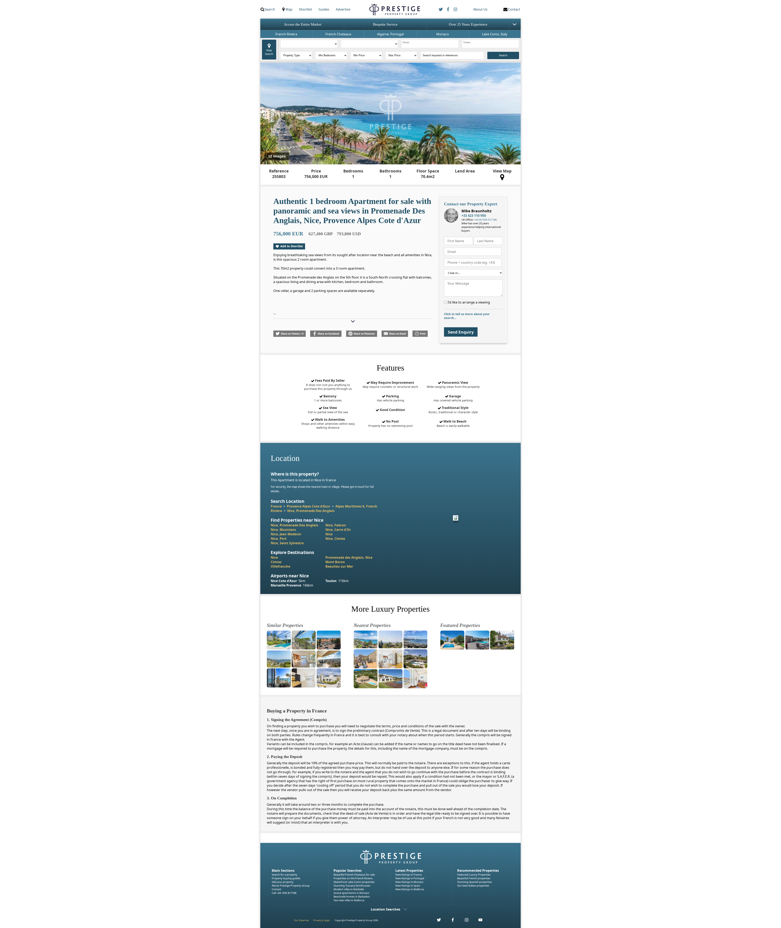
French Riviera (286, 34)
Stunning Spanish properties (474, 882)
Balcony (328, 398)
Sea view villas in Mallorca (349, 900)
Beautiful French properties (473, 878)
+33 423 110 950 (473, 215)
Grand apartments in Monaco (351, 893)
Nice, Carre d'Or (338, 529)
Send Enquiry (461, 332)
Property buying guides (286, 878)
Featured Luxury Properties (474, 874)
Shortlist (305, 9)
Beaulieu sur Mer (339, 566)
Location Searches (385, 909)
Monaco (442, 34)
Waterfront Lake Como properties (354, 882)
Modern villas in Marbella (349, 889)
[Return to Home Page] (394, 9)
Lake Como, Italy (494, 34)
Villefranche (280, 566)
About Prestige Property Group (291, 885)
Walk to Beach (453, 423)
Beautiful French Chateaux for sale (354, 874)
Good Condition (392, 410)
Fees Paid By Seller (328, 384)
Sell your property (282, 882)
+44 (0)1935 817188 (485, 219)
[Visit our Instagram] (464, 921)
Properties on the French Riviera (353, 878)
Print (422, 333)
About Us (480, 9)
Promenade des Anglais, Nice (348, 557)
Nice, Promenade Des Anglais (311, 510)
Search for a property (284, 874)
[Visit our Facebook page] (450, 921)
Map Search (269, 52)
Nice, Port (279, 538)
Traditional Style (453, 409)
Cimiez (276, 562)
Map (289, 9)
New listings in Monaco (409, 882)
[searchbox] (430, 44)
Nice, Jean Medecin (286, 534)
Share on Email (397, 333)
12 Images (277, 156)
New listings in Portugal (409, 878)
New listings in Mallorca (409, 889)
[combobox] (430, 44)
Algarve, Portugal (390, 34)
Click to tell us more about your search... (467, 316)
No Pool (390, 423)
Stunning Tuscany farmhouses (352, 885)
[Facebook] (448, 9)
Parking (390, 398)
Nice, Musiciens (283, 529)
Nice (329, 534)
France (276, 506)
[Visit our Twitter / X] (436, 921)
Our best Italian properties (473, 885)
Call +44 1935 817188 (284, 893)
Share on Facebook (328, 333)
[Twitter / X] (441, 9)
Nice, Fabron (335, 525)
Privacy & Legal (321, 920)
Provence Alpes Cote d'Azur (308, 506)
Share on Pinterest (364, 333)
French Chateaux (338, 34)
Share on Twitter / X (292, 333)
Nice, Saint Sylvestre (287, 543)
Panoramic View (453, 384)
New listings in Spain (407, 885)
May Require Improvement (390, 384)
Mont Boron (335, 562)
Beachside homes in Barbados (352, 896)
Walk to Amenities (328, 423)
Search (269, 9)
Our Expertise (301, 920)
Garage (453, 398)
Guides (324, 9)
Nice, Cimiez (335, 538)
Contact (276, 889)
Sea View (328, 409)
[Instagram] (455, 9)
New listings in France (408, 874)
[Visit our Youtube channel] (478, 921)
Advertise (343, 9)
